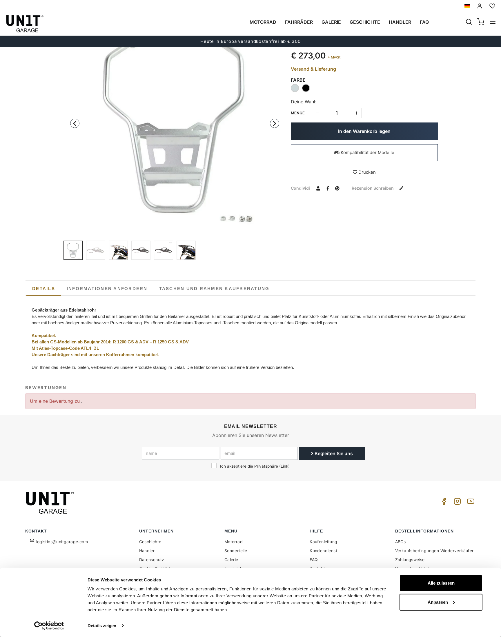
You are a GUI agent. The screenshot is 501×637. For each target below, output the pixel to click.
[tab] (43, 289)
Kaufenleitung (323, 541)
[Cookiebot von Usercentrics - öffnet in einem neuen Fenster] (49, 625)
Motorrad (263, 22)
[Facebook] (443, 503)
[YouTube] (469, 503)
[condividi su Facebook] (328, 188)
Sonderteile (235, 550)
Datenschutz (151, 559)
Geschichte (365, 22)
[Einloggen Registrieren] (480, 6)
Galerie (331, 22)
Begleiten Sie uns (333, 453)
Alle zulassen (441, 583)
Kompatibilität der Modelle (367, 152)
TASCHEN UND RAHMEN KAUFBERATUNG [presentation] (214, 288)
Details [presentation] (43, 288)
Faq (424, 22)
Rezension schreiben (373, 188)
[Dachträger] (174, 123)
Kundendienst (323, 550)
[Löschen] (356, 113)
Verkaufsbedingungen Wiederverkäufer (434, 550)
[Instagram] (456, 503)
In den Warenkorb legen (364, 131)
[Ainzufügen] (317, 113)
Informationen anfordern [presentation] (107, 288)
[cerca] (468, 22)
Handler (400, 22)
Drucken (366, 172)
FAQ (314, 559)
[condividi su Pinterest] (337, 188)
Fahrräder (299, 22)
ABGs (400, 541)
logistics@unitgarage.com (62, 541)
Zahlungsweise (410, 559)
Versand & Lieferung (313, 69)
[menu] (492, 22)
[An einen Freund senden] (318, 188)
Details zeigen (102, 625)
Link (284, 466)
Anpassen (438, 601)
